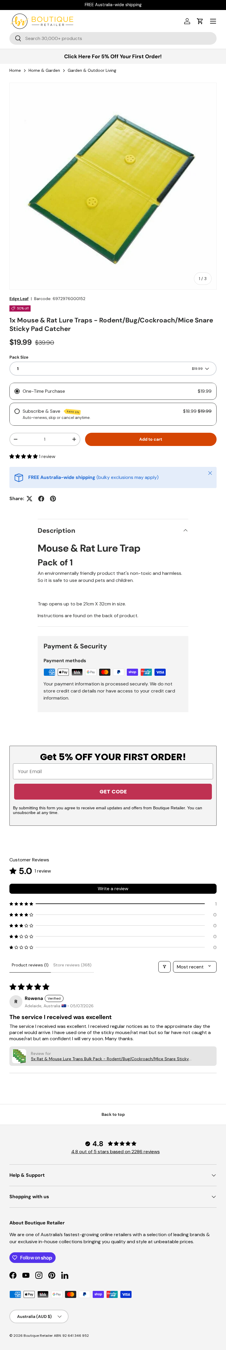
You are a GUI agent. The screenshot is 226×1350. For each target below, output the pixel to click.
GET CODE (113, 791)
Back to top (113, 1114)
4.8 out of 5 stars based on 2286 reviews (115, 1151)
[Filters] (164, 967)
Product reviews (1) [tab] (30, 965)
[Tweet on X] (29, 499)
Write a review (113, 888)
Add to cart (150, 439)
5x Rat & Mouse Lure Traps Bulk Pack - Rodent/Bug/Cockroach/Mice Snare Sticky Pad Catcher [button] (110, 1058)
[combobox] (113, 38)
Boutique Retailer (38, 1335)
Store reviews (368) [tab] (72, 965)
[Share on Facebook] (41, 499)
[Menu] (213, 21)
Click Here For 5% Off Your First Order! (113, 56)
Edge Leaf (19, 298)
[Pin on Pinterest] (53, 499)
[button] (200, 21)
